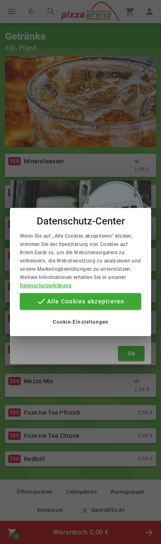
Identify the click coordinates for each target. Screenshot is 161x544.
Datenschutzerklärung (45, 286)
